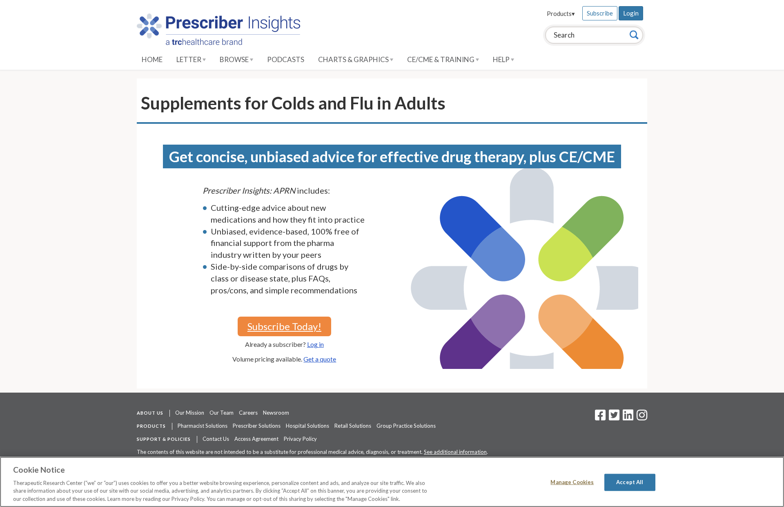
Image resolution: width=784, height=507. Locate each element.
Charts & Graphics (354, 59)
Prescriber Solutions (257, 425)
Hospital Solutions (307, 425)
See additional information (455, 452)
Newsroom (276, 412)
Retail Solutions (352, 425)
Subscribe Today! (284, 326)
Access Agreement (256, 439)
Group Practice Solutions (406, 425)
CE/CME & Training (441, 59)
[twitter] (613, 417)
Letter (189, 59)
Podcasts (285, 59)
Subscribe (600, 13)
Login (631, 13)
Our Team (221, 412)
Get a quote (319, 359)
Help (502, 59)
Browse (235, 59)
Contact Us (216, 439)
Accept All (629, 482)
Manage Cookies (572, 482)
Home (152, 59)
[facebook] (600, 417)
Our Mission (189, 412)
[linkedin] (628, 417)
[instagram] (642, 417)
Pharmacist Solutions (202, 425)
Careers (248, 412)
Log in (315, 344)
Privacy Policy (300, 439)
